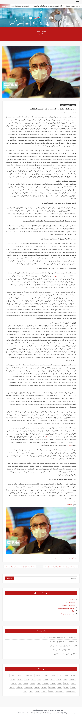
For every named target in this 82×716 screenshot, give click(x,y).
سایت (59, 683)
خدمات (46, 679)
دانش (70, 445)
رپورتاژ (13, 679)
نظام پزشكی (28, 687)
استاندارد (45, 675)
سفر (39, 683)
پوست (37, 691)
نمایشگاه (19, 687)
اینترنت (37, 675)
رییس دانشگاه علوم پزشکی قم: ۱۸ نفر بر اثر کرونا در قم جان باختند (61, 566)
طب (62, 105)
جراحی (59, 679)
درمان (47, 436)
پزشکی (73, 105)
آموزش (74, 558)
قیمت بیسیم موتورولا (68, 614)
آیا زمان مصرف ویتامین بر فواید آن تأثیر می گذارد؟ (39, 5)
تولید (65, 679)
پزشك (54, 558)
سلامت (67, 105)
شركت (26, 683)
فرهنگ (14, 683)
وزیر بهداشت (59, 691)
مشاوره (44, 687)
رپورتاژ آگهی (71, 602)
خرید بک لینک (70, 599)
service (73, 675)
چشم (25, 691)
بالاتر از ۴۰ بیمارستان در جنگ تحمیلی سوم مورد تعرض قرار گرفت (58, 637)
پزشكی (44, 691)
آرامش (66, 675)
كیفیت (59, 687)
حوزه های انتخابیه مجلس (66, 608)
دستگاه (20, 679)
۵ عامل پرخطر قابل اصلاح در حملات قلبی (65, 653)
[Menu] (77, 2)
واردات (12, 687)
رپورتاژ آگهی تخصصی (68, 605)
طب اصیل (41, 31)
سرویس (45, 683)
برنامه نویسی (28, 675)
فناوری (66, 687)
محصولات (52, 687)
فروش (73, 687)
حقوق (52, 679)
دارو (39, 679)
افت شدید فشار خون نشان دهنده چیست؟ (70, 5)
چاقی (31, 691)
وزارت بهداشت (70, 691)
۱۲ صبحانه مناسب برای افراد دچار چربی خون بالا (63, 641)
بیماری (60, 558)
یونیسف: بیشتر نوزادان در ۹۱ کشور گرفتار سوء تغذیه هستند (20, 566)
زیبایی (73, 683)
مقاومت (37, 687)
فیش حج (72, 611)
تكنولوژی (72, 679)
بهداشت (67, 558)
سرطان (53, 683)
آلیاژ (59, 675)
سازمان (66, 683)
